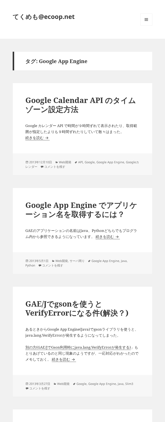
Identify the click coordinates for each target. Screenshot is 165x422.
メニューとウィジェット (146, 25)
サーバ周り (77, 261)
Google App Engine (110, 162)
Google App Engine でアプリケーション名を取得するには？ (81, 209)
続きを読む (37, 137)
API (80, 162)
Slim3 (129, 384)
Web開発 (65, 162)
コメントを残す (54, 167)
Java (124, 261)
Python (30, 265)
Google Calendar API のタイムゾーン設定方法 (80, 104)
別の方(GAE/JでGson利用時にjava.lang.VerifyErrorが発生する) (78, 347)
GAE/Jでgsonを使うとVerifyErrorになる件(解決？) (76, 308)
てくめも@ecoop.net (44, 16)
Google (90, 162)
